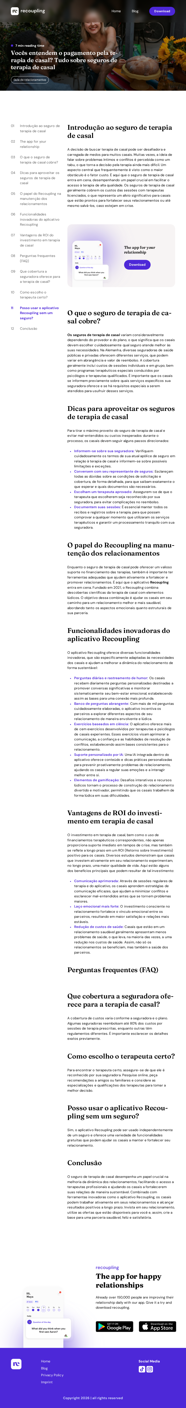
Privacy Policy (52, 1375)
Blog (135, 11)
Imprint (47, 1382)
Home (116, 11)
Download (162, 11)
